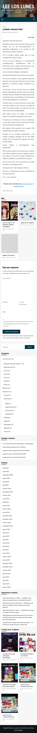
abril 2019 (6, 485)
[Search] (34, 19)
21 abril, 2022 (11, 659)
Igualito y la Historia (8, 255)
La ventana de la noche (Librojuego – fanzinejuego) (18, 443)
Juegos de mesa (10, 407)
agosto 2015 (6, 529)
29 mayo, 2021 (29, 658)
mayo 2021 (6, 471)
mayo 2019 (6, 481)
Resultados (7, 424)
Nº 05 (5, 384)
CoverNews (30, 728)
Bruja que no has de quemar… (12, 363)
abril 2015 (6, 539)
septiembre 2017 (8, 492)
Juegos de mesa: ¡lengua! (12, 612)
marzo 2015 (6, 543)
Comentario (7, 278)
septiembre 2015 (8, 526)
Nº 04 (4, 27)
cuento (11, 190)
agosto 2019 (6, 478)
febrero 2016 (7, 509)
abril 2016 (6, 502)
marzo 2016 (6, 505)
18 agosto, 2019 (29, 688)
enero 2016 (6, 512)
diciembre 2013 (7, 563)
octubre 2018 (7, 488)
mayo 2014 (6, 546)
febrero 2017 (7, 495)
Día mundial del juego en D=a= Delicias (14, 447)
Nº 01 (5, 370)
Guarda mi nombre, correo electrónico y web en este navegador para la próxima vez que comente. (18, 324)
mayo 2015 (6, 536)
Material (6, 398)
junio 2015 (6, 532)
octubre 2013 (7, 570)
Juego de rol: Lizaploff (27, 223)
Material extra (8, 367)
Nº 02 (5, 374)
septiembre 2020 (8, 475)
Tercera (6, 431)
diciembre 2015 (7, 515)
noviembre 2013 (7, 567)
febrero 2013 (7, 587)
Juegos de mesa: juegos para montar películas (16, 450)
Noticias (5, 388)
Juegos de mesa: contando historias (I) (14, 457)
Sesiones (5, 391)
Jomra (5, 32)
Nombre (6, 302)
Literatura (8, 410)
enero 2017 (6, 498)
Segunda (6, 428)
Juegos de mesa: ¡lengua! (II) (18, 624)
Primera (6, 417)
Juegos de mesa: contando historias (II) (14, 454)
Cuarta (6, 395)
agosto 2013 (6, 573)
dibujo (7, 403)
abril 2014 (6, 550)
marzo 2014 (6, 553)
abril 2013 (6, 580)
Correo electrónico (23, 303)
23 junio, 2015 (12, 32)
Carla (7, 190)
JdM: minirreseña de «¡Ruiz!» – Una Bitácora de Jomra (18, 610)
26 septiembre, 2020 (12, 688)
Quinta (6, 421)
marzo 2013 (6, 584)
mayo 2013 (6, 577)
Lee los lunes (18, 6)
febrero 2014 (7, 556)
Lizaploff (8, 414)
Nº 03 (5, 377)
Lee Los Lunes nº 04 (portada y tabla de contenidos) (8, 225)
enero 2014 (6, 560)
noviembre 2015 (7, 519)
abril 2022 (6, 468)
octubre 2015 (7, 522)
